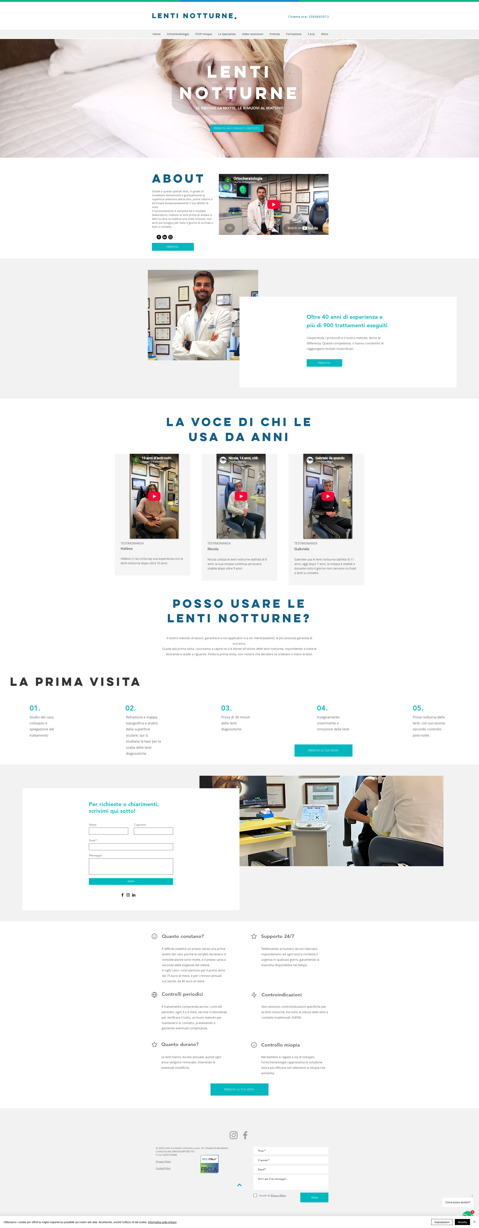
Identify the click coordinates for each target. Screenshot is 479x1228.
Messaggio (95, 855)
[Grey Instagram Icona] (233, 1135)
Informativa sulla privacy (162, 1222)
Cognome (140, 824)
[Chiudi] (474, 1222)
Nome (93, 824)
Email (92, 840)
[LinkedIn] (164, 237)
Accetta (462, 1222)
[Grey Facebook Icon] (245, 1135)
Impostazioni (441, 1222)
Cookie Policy (163, 1168)
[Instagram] (170, 237)
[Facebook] (159, 237)
